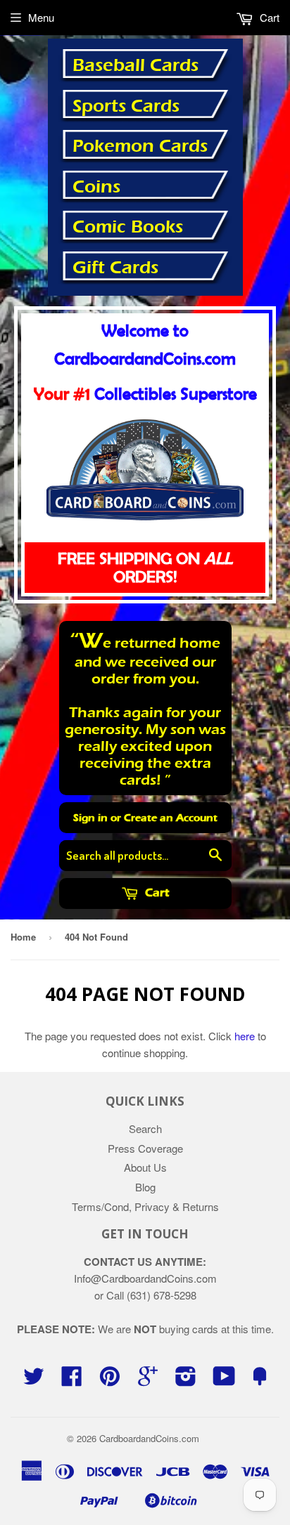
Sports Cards (125, 106)
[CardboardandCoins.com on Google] (147, 1380)
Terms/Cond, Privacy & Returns (145, 1206)
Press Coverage (145, 1148)
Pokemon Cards (140, 146)
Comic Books (127, 226)
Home (23, 936)
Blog (145, 1186)
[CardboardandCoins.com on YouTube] (224, 1380)
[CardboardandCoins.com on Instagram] (185, 1380)
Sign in (90, 817)
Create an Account (171, 817)
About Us (145, 1167)
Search (145, 1128)
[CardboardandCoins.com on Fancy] (259, 1380)
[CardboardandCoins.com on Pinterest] (109, 1380)
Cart (155, 892)
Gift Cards (115, 267)
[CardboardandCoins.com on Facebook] (71, 1380)
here (244, 1035)
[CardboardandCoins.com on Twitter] (33, 1380)
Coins (96, 186)
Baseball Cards (135, 65)
